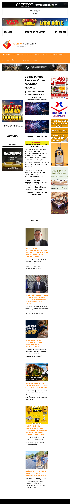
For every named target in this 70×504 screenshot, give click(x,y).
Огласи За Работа (56, 54)
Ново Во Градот (41, 54)
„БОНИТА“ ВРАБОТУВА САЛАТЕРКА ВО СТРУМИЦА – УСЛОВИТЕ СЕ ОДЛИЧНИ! (37, 385)
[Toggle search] (44, 60)
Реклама (30, 99)
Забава (14, 60)
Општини (17, 54)
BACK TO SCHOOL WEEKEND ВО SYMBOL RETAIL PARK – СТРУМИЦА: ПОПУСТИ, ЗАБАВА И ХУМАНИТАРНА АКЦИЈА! (36, 430)
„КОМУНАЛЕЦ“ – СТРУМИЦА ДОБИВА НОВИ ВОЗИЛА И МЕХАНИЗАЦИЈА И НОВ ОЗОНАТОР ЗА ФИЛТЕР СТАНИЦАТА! (37, 252)
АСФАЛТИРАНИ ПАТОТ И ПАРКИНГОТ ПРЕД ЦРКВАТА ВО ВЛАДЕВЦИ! (36, 473)
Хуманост (26, 60)
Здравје (44, 99)
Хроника (5, 60)
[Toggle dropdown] (22, 54)
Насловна (6, 54)
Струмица (36, 99)
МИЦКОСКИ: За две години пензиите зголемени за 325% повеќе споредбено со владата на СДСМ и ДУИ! (37, 299)
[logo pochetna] (19, 44)
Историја (35, 60)
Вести (27, 54)
